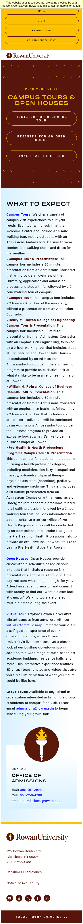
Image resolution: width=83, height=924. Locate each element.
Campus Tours (18, 214)
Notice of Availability (23, 882)
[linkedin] (47, 898)
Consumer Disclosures (24, 871)
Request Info (41, 30)
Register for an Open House (41, 138)
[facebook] (37, 898)
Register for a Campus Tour (41, 118)
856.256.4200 (20, 862)
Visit (41, 20)
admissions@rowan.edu (35, 708)
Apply (41, 11)
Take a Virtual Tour (41, 156)
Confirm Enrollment (41, 40)
